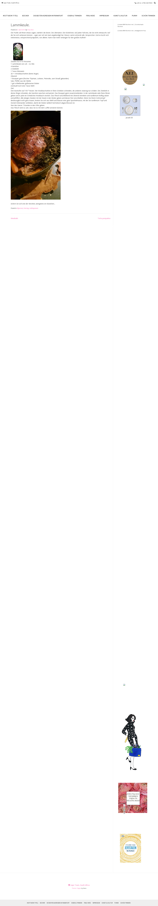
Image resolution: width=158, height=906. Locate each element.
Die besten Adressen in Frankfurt (48, 16)
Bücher (25, 16)
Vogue (79, 888)
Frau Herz (90, 16)
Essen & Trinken (75, 16)
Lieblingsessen (33, 208)
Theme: (74, 888)
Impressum (104, 16)
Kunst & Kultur (120, 16)
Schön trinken (148, 16)
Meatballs (14, 218)
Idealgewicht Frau (140, 30)
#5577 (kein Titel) (10, 16)
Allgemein (20, 208)
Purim (134, 16)
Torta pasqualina (104, 218)
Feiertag (26, 208)
